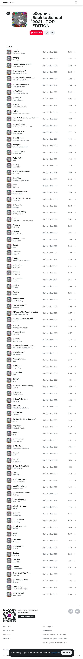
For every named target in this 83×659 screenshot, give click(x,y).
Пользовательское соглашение (55, 634)
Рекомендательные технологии (55, 643)
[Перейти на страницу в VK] (77, 611)
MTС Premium (8, 630)
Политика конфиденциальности (55, 638)
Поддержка (47, 630)
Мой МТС (6, 634)
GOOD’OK (7, 638)
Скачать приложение (26, 617)
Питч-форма (47, 626)
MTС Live (6, 626)
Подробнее (55, 652)
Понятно (66, 653)
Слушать (38, 33)
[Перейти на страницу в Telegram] (70, 611)
